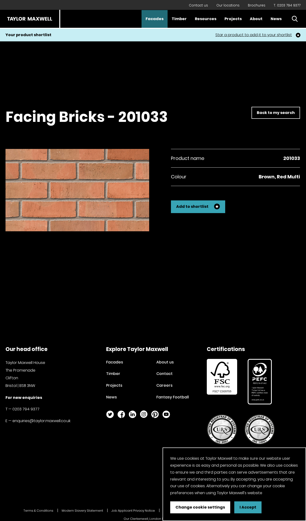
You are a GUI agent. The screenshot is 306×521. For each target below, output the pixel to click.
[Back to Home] (29, 19)
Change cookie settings (200, 507)
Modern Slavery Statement (82, 510)
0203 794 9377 (25, 409)
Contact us (198, 5)
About (256, 19)
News (276, 19)
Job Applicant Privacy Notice (133, 510)
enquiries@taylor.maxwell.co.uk (41, 421)
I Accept (248, 507)
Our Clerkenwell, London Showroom (151, 518)
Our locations (228, 5)
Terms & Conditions (38, 510)
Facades (155, 19)
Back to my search (276, 112)
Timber (179, 19)
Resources (205, 19)
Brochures (256, 5)
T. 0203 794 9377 (287, 5)
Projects (233, 19)
